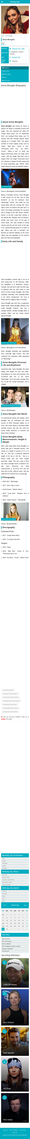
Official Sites (6, 80)
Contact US (14, 1132)
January (4, 891)
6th (19, 48)
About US (5, 1130)
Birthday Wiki (15, 2)
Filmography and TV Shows (10, 697)
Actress (4, 865)
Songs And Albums (8, 690)
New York (4, 874)
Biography (6, 67)
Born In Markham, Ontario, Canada (11, 946)
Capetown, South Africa (8, 879)
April (3, 898)
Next (25, 905)
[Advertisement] (15, 104)
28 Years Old (16, 57)
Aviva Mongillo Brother (10, 704)
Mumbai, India (5, 877)
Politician (4, 868)
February (15, 48)
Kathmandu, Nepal (7, 882)
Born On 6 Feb (6, 939)
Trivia (5, 77)
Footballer (4, 863)
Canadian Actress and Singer (11, 701)
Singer (3, 43)
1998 (22, 48)
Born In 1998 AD (6, 943)
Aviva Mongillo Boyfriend (10, 711)
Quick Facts (6, 71)
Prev (5, 905)
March (3, 896)
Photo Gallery (7, 74)
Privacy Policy (22, 1130)
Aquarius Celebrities (7, 948)
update (3, 719)
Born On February (6, 941)
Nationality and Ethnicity (10, 693)
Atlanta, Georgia (6, 884)
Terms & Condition (13, 1130)
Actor (3, 858)
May (3, 901)
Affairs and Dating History (10, 708)
